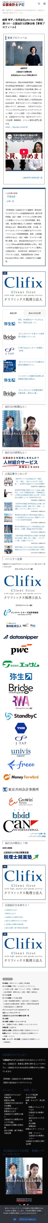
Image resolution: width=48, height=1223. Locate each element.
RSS (28, 1205)
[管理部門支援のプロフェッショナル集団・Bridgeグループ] (24, 689)
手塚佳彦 (11, 196)
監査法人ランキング (32, 1030)
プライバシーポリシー (27, 1219)
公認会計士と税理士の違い (14, 917)
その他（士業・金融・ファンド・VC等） (18, 989)
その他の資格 (17, 998)
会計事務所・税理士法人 (12, 992)
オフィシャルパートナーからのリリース (15, 1010)
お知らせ (13, 1027)
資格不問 (19, 1007)
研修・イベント (9, 1036)
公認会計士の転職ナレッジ (31, 1039)
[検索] (38, 3)
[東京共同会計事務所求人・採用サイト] (24, 789)
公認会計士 (35, 1001)
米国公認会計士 (9, 1007)
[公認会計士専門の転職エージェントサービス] (24, 428)
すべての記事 (6, 995)
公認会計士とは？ (11, 910)
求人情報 (5, 1018)
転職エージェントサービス (36, 1108)
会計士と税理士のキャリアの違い (17, 921)
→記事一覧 (9, 201)
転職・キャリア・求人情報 (11, 1039)
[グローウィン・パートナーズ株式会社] (24, 802)
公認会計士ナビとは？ (12, 1095)
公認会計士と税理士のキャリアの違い (13, 1120)
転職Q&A (7, 1042)
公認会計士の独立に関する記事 (35, 1142)
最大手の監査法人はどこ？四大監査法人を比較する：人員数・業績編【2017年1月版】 (29, 528)
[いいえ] (45, 1214)
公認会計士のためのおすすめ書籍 (13, 1104)
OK (15, 1219)
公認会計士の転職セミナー (29, 1033)
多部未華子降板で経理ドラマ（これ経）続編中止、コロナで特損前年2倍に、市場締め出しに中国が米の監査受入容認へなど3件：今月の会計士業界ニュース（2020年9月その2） (30, 493)
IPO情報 (5, 983)
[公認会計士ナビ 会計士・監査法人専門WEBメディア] (13, 4)
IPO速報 (27, 983)
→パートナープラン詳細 (37, 836)
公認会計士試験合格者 (11, 1004)
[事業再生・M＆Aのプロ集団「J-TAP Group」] (24, 740)
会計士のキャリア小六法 (36, 1119)
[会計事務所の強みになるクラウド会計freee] (24, 765)
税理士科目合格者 (33, 1004)
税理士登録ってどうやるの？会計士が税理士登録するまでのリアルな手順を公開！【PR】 (30, 548)
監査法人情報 (6, 1030)
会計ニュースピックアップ (11, 1013)
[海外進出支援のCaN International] (24, 826)
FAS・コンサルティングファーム (24, 986)
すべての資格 (6, 998)
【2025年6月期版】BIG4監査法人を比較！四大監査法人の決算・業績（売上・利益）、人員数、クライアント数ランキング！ (30, 506)
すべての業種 (6, 986)
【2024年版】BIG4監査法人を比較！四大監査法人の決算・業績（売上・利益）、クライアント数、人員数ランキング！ (30, 538)
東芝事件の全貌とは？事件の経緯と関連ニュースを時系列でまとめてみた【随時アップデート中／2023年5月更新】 (29, 517)
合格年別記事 (31, 1097)
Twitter (20, 1205)
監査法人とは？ (11, 913)
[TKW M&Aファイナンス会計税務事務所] (24, 728)
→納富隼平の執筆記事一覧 (32, 178)
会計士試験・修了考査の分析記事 (17, 928)
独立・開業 (26, 992)
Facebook (24, 1205)
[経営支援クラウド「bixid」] (24, 814)
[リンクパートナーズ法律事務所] (24, 613)
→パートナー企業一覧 (38, 834)
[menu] (44, 3)
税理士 (23, 1004)
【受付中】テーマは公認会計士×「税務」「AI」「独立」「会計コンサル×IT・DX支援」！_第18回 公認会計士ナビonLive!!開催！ (30, 481)
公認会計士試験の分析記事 (14, 924)
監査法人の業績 (18, 1030)
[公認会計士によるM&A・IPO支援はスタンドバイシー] (24, 716)
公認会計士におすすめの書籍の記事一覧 (15, 1016)
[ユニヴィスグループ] (24, 753)
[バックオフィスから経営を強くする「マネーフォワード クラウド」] (24, 777)
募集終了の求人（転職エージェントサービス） (22, 1024)
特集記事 (5, 1027)
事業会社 (36, 989)
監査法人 (35, 992)
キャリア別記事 (32, 1095)
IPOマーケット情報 (16, 983)
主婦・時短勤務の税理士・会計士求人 (16, 1001)
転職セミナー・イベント (10, 1033)
